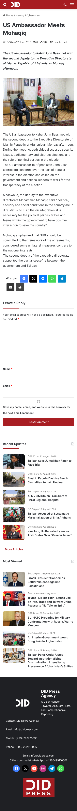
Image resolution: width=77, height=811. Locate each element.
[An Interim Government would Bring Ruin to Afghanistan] (14, 638)
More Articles (14, 549)
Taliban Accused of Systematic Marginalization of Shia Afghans (49, 515)
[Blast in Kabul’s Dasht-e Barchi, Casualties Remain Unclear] (14, 479)
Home (9, 15)
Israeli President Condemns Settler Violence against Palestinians (46, 581)
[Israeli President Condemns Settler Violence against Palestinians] (14, 579)
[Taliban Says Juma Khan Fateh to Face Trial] (14, 461)
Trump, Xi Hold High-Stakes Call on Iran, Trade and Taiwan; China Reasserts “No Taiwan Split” (49, 601)
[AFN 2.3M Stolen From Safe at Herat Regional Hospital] (14, 497)
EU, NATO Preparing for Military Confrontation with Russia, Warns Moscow (50, 621)
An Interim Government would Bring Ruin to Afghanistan (48, 639)
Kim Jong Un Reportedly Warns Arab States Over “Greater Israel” (50, 533)
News (19, 15)
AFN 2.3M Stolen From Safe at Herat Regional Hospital (47, 498)
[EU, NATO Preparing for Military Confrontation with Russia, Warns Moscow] (14, 618)
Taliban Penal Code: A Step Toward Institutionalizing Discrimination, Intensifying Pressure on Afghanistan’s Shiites (50, 660)
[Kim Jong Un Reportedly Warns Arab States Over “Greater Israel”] (14, 532)
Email (7, 385)
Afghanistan (32, 15)
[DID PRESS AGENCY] (15, 4)
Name (7, 369)
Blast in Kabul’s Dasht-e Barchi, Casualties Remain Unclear (48, 480)
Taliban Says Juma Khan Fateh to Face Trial (50, 462)
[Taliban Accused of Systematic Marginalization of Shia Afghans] (14, 514)
